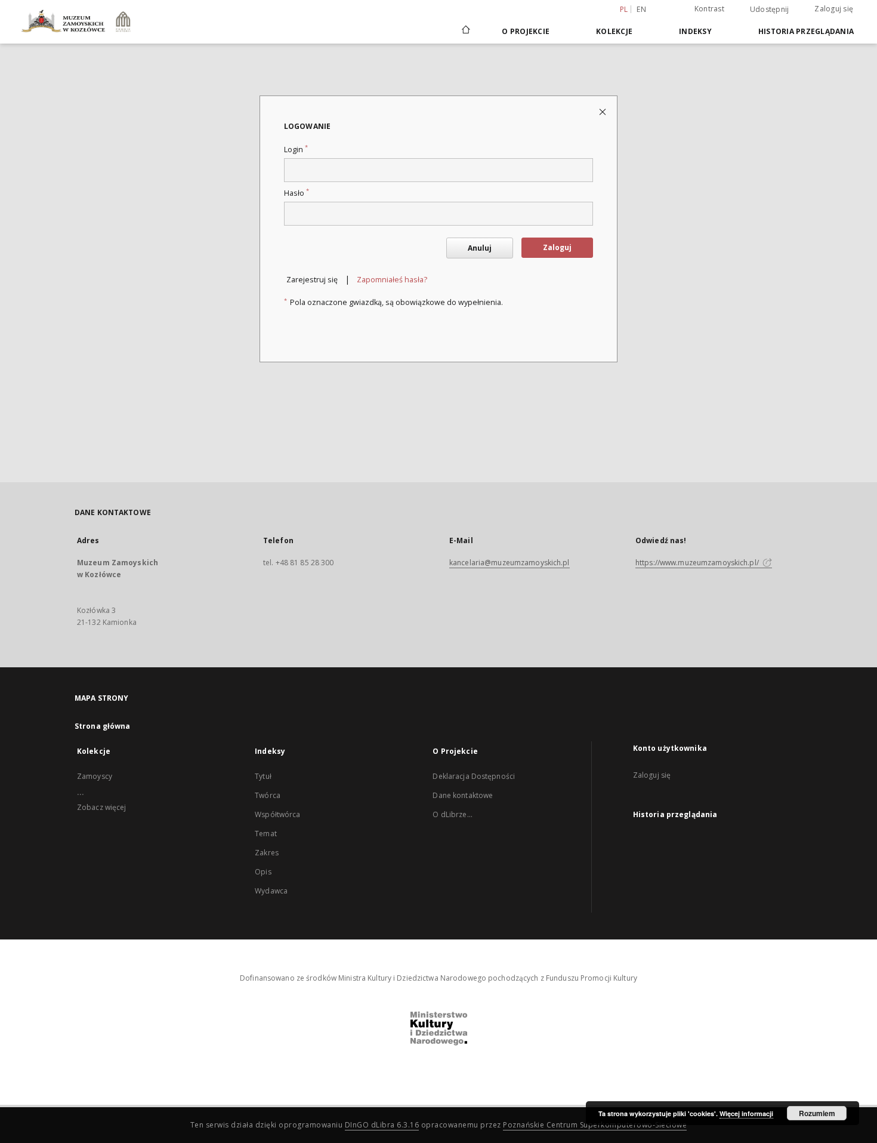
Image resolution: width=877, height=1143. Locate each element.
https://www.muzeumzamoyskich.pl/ (698, 562)
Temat (266, 833)
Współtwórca (277, 814)
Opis (263, 872)
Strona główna (103, 726)
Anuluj (480, 248)
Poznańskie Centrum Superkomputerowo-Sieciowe (595, 1125)
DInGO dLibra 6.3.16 (382, 1125)
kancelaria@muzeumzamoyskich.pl (509, 562)
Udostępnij (769, 9)
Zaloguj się (833, 9)
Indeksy (695, 31)
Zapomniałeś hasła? (392, 280)
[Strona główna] (465, 31)
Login (296, 149)
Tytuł (263, 776)
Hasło (296, 193)
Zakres (267, 853)
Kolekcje (614, 31)
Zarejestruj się (312, 280)
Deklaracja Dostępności (474, 776)
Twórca (267, 795)
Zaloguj (557, 247)
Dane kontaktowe (463, 795)
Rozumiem (817, 1113)
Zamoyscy (94, 776)
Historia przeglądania (806, 31)
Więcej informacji (746, 1113)
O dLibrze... (452, 814)
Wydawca (271, 891)
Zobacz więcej (101, 807)
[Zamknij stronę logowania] (603, 111)
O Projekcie (525, 31)
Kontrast (709, 9)
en (641, 9)
